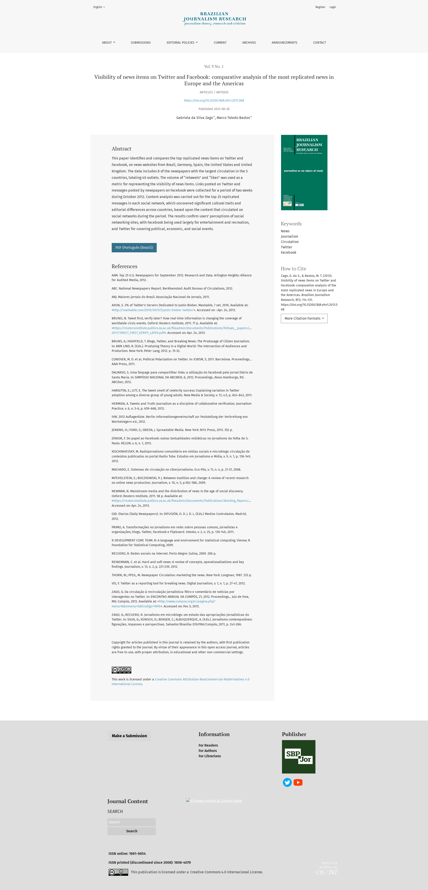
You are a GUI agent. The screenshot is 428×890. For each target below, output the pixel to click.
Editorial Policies (181, 43)
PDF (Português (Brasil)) (134, 247)
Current (220, 43)
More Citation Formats (303, 318)
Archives (249, 43)
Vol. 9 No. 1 (214, 66)
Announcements (284, 43)
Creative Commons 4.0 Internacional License (226, 872)
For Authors (208, 751)
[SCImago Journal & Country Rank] (214, 800)
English (100, 7)
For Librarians (210, 756)
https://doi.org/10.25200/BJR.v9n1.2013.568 (214, 100)
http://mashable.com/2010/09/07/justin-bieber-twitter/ (153, 310)
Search (131, 831)
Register (320, 7)
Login (332, 7)
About (107, 43)
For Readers (208, 745)
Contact (319, 43)
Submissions (141, 43)
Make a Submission (129, 735)
